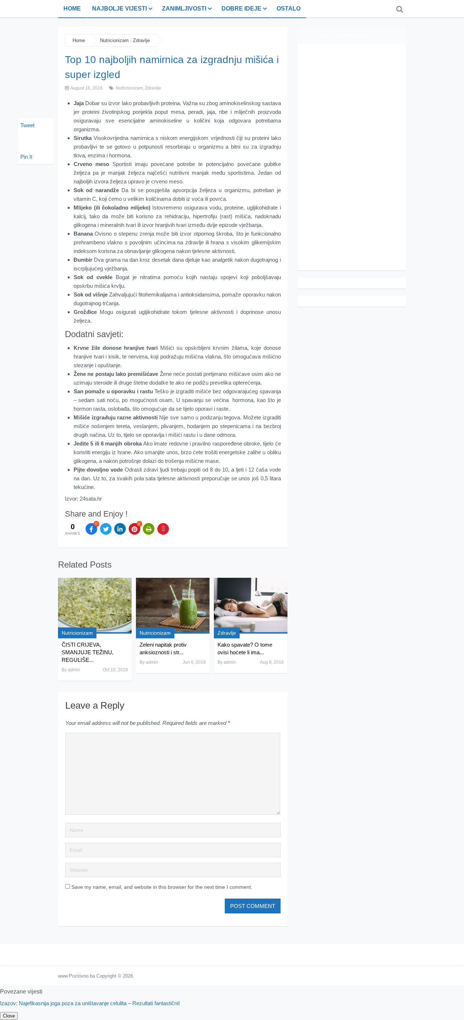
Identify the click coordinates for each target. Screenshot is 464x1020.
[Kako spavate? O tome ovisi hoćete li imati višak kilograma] (250, 606)
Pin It (26, 157)
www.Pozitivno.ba (76, 976)
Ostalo (289, 8)
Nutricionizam (114, 40)
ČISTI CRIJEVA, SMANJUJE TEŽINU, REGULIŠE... (87, 652)
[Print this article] (148, 529)
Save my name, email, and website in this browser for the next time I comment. (161, 887)
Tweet (27, 125)
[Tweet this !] (106, 529)
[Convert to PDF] (163, 529)
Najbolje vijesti (119, 8)
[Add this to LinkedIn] (120, 529)
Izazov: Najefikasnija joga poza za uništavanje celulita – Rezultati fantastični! (90, 1003)
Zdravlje (141, 40)
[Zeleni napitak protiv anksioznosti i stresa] (173, 606)
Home (72, 8)
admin (74, 669)
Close (9, 1016)
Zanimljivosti (184, 8)
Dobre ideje (241, 8)
